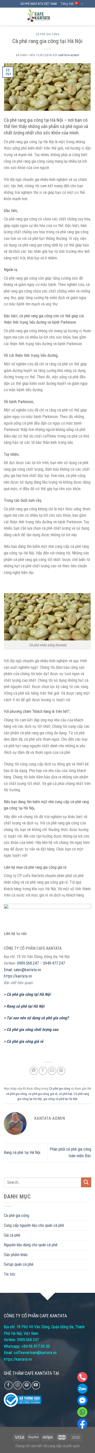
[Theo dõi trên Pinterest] (27, 1385)
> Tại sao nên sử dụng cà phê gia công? (36, 1017)
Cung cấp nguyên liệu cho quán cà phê (34, 1225)
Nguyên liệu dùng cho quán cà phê (31, 1244)
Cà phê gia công (47, 34)
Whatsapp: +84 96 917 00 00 (27, 1346)
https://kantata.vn (18, 976)
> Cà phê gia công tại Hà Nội (27, 994)
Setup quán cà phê (18, 1264)
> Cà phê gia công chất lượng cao (31, 1029)
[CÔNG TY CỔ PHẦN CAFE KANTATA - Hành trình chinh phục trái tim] (39, 16)
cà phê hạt (65, 1094)
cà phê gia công (16, 1094)
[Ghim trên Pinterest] (61, 1071)
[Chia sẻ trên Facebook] (43, 1071)
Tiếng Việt (66, 4)
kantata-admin (68, 55)
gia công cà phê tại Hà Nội (60, 1099)
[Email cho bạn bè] (52, 1071)
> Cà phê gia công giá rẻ (23, 1041)
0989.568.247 (28, 963)
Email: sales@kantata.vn (22, 969)
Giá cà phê (12, 1235)
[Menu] (87, 16)
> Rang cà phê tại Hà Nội (24, 1006)
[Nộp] (86, 1182)
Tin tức (9, 1274)
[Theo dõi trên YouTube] (36, 1385)
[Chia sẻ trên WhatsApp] (34, 1071)
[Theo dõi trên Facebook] (8, 1385)
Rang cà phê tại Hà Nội (22, 1152)
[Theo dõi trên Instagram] (17, 1385)
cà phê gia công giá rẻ (42, 1094)
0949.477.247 (54, 963)
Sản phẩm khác (16, 1254)
